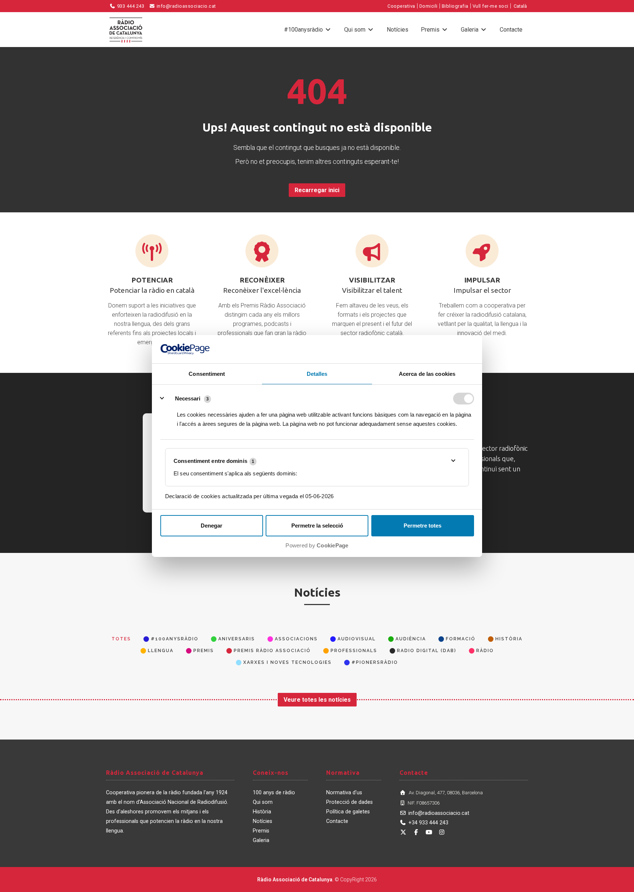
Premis (431, 29)
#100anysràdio (304, 29)
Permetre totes (422, 525)
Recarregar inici (317, 190)
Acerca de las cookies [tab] (427, 374)
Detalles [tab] (317, 374)
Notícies (397, 29)
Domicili (428, 6)
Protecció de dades (349, 802)
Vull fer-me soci (491, 6)
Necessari (187, 398)
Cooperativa (401, 6)
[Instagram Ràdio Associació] (441, 832)
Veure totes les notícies (317, 699)
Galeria (470, 29)
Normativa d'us (344, 793)
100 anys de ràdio (274, 793)
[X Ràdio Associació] (403, 832)
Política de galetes (348, 812)
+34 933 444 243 (428, 823)
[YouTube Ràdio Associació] (429, 832)
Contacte (511, 29)
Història (262, 812)
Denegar (211, 525)
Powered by (316, 545)
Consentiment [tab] (207, 374)
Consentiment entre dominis (214, 461)
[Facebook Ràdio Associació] (416, 832)
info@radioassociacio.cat (185, 6)
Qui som (355, 29)
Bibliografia (455, 6)
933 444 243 (130, 6)
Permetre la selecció (317, 525)
